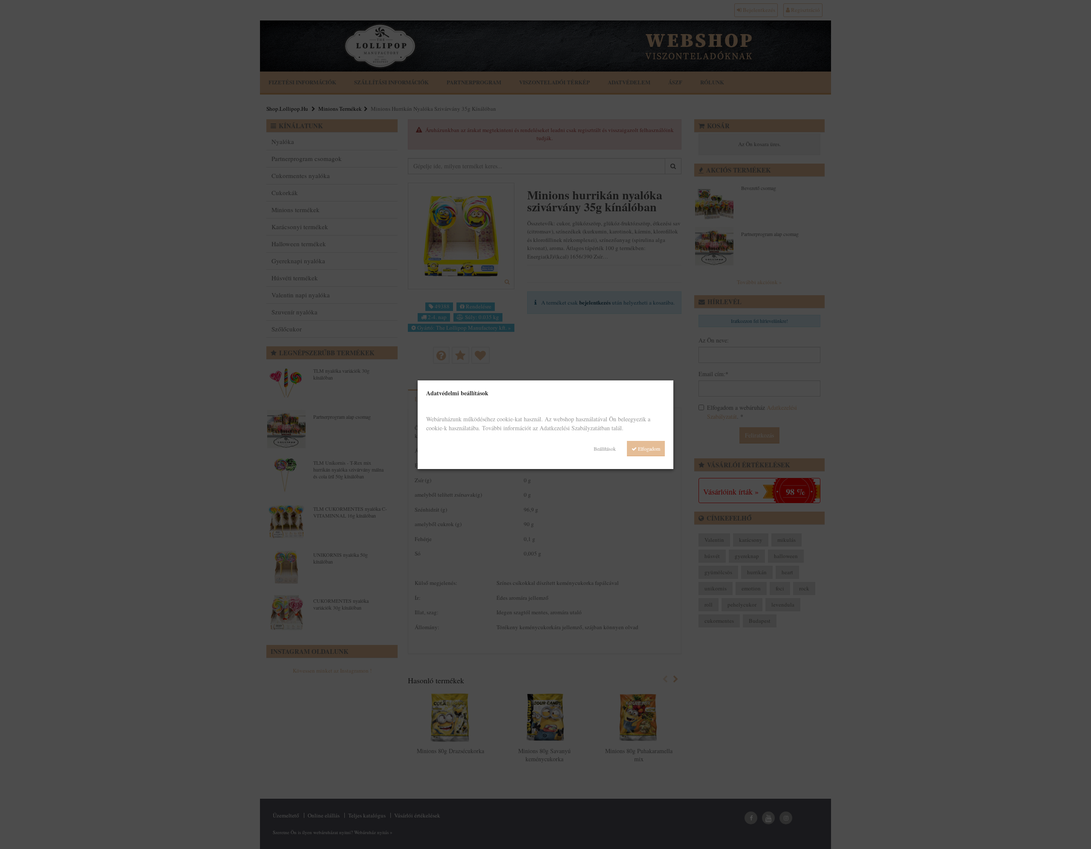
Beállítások (605, 448)
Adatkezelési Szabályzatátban (575, 428)
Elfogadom (648, 448)
